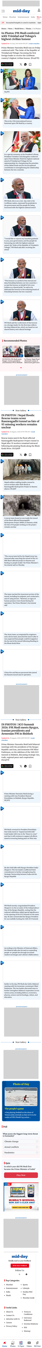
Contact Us (10, 1315)
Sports (25, 1285)
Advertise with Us (13, 1319)
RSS (25, 1327)
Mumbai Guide (28, 1298)
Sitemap (27, 1331)
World (8, 1295)
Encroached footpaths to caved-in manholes (21, 23)
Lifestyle (26, 1288)
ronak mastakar (34, 43)
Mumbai (9, 1285)
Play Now (21, 1175)
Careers (9, 1323)
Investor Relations (31, 1324)
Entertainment (12, 1288)
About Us (9, 1312)
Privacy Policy (11, 1326)
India (8, 1292)
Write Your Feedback (20, 1265)
